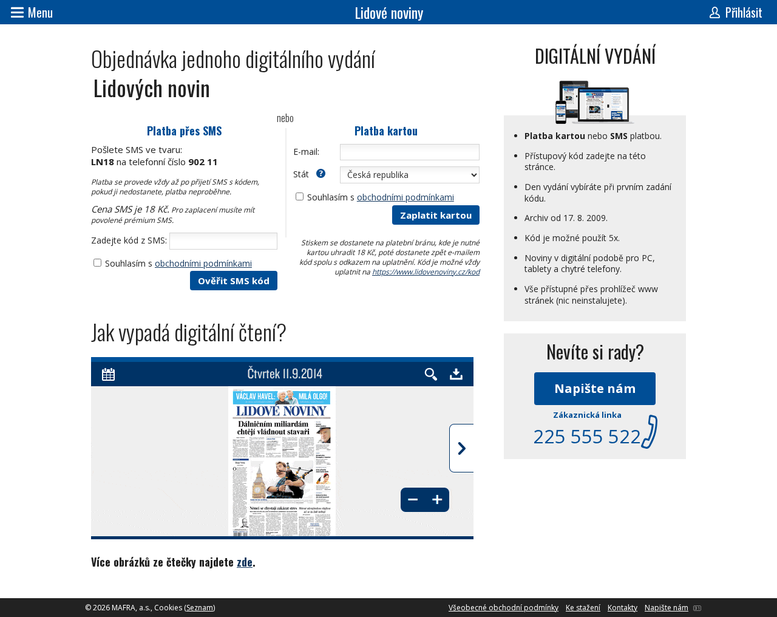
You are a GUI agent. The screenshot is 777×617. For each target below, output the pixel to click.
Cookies (168, 607)
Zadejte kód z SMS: (129, 240)
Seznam (199, 607)
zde (245, 562)
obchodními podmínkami (203, 263)
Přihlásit (743, 12)
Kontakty (622, 607)
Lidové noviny (389, 12)
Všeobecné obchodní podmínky (503, 607)
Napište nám (595, 388)
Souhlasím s (178, 263)
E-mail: (306, 151)
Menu (40, 12)
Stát (302, 174)
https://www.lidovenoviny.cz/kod (426, 272)
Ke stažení (583, 607)
